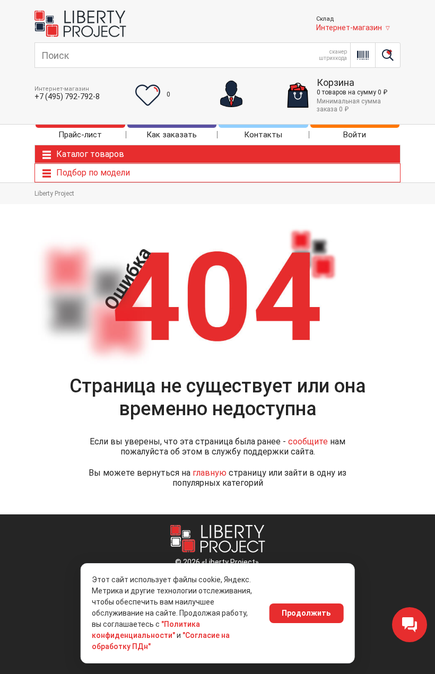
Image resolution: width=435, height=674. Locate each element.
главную (210, 473)
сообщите (308, 441)
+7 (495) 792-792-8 (67, 96)
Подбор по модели (93, 173)
